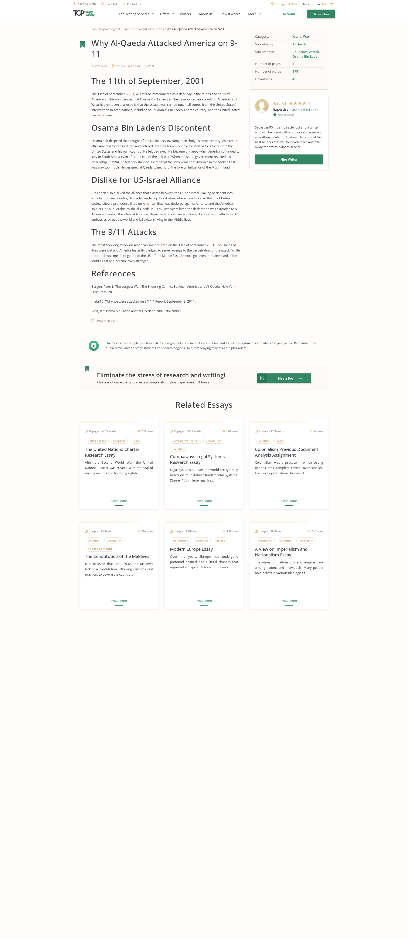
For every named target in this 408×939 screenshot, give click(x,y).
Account (289, 14)
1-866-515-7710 (86, 4)
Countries (157, 29)
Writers (185, 14)
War (306, 36)
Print (151, 65)
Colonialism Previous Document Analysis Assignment (286, 452)
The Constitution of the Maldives (117, 556)
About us (205, 14)
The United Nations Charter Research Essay (112, 452)
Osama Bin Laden (306, 56)
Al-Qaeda (299, 44)
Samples (129, 29)
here (324, 4)
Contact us (134, 4)
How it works (230, 14)
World (143, 29)
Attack (314, 52)
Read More (119, 501)
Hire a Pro (285, 378)
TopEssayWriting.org (105, 29)
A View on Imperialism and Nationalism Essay (281, 552)
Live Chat (111, 4)
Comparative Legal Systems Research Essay (197, 459)
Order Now (321, 14)
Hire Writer (289, 159)
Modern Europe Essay (191, 549)
